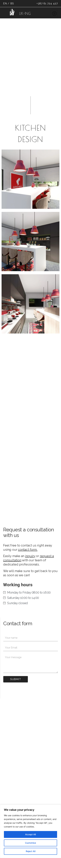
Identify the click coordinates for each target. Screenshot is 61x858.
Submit (15, 679)
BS (12, 3)
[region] (30, 831)
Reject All (30, 851)
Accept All (30, 834)
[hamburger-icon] (54, 14)
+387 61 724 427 (47, 3)
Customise (30, 842)
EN (5, 3)
